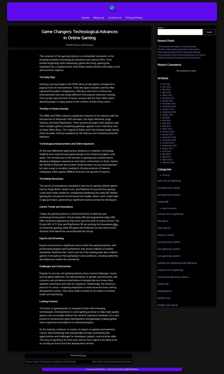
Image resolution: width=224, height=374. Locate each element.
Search (160, 28)
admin (90, 45)
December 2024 (169, 137)
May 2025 (166, 123)
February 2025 (168, 131)
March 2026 (167, 95)
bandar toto (164, 297)
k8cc (115, 224)
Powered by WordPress (96, 369)
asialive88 (163, 201)
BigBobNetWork (131, 369)
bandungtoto (165, 290)
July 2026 (166, 84)
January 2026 (167, 101)
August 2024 (167, 148)
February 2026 (168, 98)
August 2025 (167, 115)
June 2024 (166, 151)
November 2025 (169, 106)
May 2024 (166, 154)
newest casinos (166, 234)
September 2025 (169, 112)
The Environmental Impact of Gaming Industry (177, 46)
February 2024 (168, 162)
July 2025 (166, 117)
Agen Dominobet (169, 208)
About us (98, 17)
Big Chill (117, 369)
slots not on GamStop (169, 180)
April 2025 (166, 126)
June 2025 (166, 120)
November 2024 (169, 140)
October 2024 (168, 143)
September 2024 (169, 145)
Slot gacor (163, 220)
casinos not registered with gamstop (177, 262)
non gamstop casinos (169, 187)
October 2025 (168, 109)
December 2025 (169, 103)
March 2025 (167, 129)
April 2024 (166, 157)
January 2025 (167, 134)
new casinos (164, 227)
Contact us (114, 17)
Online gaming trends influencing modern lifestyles (179, 52)
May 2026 (166, 89)
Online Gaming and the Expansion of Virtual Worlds (179, 58)
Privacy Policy (134, 17)
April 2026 (166, 92)
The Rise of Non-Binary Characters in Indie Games (179, 49)
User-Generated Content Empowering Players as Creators (182, 55)
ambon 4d (163, 283)
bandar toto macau (168, 304)
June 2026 (166, 87)
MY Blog (82, 355)
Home (85, 17)
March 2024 (167, 159)
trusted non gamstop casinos (173, 276)
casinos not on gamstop (170, 213)
